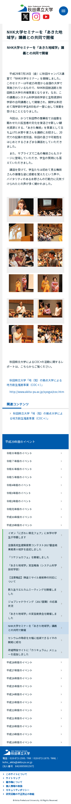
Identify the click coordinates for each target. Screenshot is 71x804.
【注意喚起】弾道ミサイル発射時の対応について (32, 579)
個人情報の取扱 (14, 786)
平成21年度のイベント (19, 718)
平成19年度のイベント (19, 734)
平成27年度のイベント (19, 670)
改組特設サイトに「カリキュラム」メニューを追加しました (32, 652)
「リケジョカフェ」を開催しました (28, 557)
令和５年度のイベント (19, 477)
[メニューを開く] (61, 11)
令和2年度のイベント (19, 501)
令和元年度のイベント (19, 509)
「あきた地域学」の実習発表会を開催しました (32, 616)
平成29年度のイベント (20, 441)
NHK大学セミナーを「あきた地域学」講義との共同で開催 (32, 628)
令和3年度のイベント (19, 493)
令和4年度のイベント (19, 485)
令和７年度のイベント (19, 461)
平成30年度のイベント (19, 517)
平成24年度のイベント (19, 694)
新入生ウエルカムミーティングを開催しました (32, 592)
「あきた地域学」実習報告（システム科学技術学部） (32, 567)
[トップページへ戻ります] (35, 7)
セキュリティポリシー (17, 790)
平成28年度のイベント (19, 662)
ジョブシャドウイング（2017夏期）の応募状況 (32, 604)
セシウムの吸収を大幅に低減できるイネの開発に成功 (32, 640)
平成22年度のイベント (19, 710)
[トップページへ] (16, 752)
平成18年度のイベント (19, 742)
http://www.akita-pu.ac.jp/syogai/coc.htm (36, 392)
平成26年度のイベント (19, 678)
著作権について (14, 782)
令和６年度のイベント (19, 469)
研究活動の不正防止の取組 (20, 793)
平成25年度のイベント (19, 686)
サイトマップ (13, 778)
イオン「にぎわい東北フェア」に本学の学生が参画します (32, 535)
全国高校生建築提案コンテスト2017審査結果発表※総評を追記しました (32, 547)
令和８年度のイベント (19, 453)
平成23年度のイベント (19, 702)
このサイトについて (16, 774)
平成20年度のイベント (19, 726)
